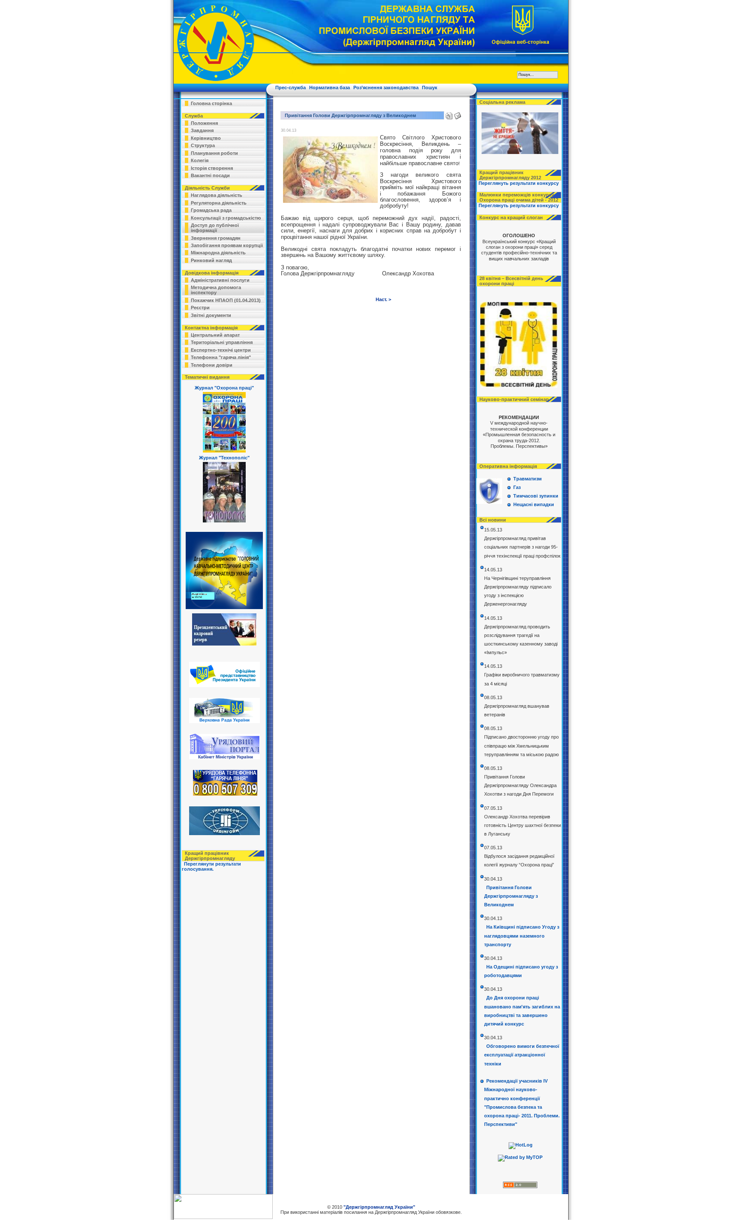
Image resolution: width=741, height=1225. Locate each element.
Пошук (429, 87)
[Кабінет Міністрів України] (223, 757)
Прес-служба (290, 87)
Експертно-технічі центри (221, 350)
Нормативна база (329, 87)
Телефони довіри (211, 365)
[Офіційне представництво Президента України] (223, 685)
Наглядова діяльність (216, 195)
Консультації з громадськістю (226, 217)
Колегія (199, 160)
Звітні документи (211, 315)
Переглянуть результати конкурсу (519, 183)
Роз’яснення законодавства (386, 87)
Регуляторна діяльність (219, 202)
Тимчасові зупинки (535, 495)
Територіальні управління (222, 342)
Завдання (202, 130)
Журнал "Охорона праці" (224, 387)
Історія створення (212, 168)
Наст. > (383, 299)
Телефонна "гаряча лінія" (221, 357)
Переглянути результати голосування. (211, 866)
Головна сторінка (211, 103)
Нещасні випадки (533, 504)
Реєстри (200, 307)
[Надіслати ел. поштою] (457, 114)
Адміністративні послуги (220, 280)
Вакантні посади (210, 175)
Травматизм (527, 478)
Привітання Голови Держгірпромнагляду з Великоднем (511, 896)
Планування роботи (214, 153)
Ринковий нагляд (211, 260)
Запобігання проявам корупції (227, 245)
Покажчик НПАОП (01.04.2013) (226, 300)
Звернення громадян (216, 238)
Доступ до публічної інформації (215, 228)
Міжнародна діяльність (218, 252)
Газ (517, 487)
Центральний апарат (215, 335)
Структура (203, 145)
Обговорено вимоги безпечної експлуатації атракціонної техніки (521, 1055)
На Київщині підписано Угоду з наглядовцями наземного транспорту (521, 935)
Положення (204, 123)
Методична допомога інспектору (216, 290)
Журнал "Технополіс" (224, 457)
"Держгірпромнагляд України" (379, 1207)
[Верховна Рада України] (223, 721)
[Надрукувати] (449, 114)
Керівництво (206, 138)
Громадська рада (211, 210)
